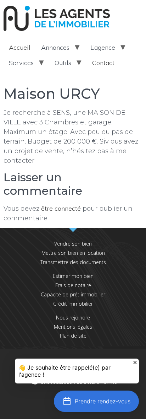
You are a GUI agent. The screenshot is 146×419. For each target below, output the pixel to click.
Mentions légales (73, 326)
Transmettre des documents (73, 262)
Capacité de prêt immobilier (73, 294)
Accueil (19, 47)
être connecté (61, 208)
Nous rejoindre (73, 317)
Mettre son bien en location (73, 252)
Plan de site (73, 335)
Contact (103, 63)
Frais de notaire (73, 285)
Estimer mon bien (73, 276)
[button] (96, 401)
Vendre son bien (73, 243)
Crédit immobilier (73, 303)
